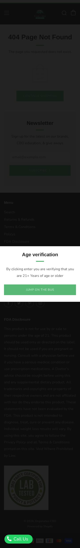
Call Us (20, 539)
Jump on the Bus (40, 290)
